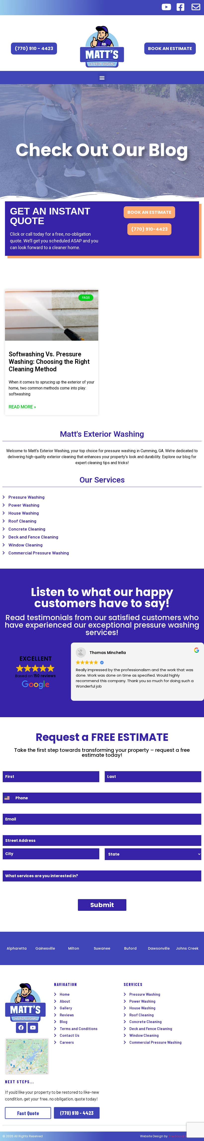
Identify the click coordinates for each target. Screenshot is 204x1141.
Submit (102, 905)
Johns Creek (187, 948)
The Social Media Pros (185, 1136)
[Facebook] (21, 1028)
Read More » (22, 406)
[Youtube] (33, 1028)
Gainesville (45, 948)
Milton (73, 948)
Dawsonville (159, 948)
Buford (130, 948)
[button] (102, 77)
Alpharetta (17, 948)
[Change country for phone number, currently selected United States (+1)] (8, 798)
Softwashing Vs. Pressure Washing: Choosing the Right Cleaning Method (49, 362)
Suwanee (102, 948)
